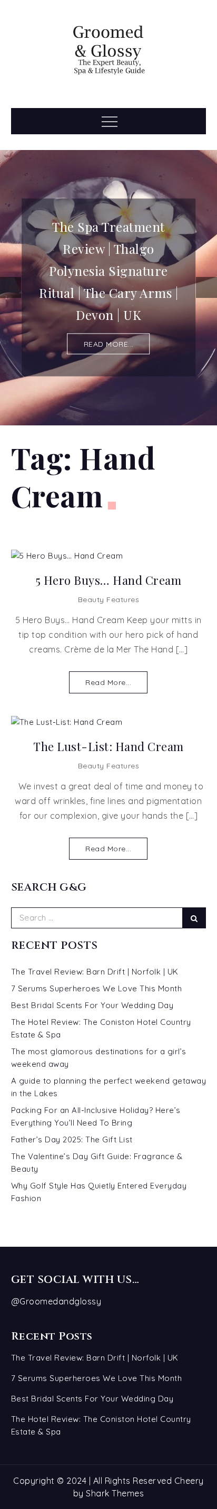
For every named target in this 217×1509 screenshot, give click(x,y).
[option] (108, 287)
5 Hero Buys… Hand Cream (109, 580)
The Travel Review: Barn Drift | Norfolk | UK (95, 972)
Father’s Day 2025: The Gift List (72, 1139)
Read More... (108, 682)
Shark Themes (115, 1493)
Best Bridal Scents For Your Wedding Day (92, 1005)
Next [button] (206, 287)
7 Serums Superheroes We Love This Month (96, 988)
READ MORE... (109, 344)
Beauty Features (109, 599)
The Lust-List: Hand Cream (108, 746)
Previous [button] (10, 287)
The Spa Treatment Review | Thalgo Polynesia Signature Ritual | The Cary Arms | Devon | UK (108, 270)
